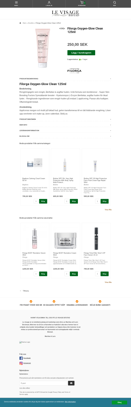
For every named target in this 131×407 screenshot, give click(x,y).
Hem (24, 23)
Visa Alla (108, 210)
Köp (43, 201)
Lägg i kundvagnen (81, 53)
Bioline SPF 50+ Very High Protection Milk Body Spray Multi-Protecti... (63, 180)
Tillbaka (25, 291)
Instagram (27, 363)
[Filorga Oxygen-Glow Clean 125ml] (62, 28)
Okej (120, 402)
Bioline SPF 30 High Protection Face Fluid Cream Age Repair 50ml (95, 180)
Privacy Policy (57, 392)
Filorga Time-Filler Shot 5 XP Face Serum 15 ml (94, 254)
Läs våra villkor (24, 388)
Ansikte (31, 23)
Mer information (70, 402)
